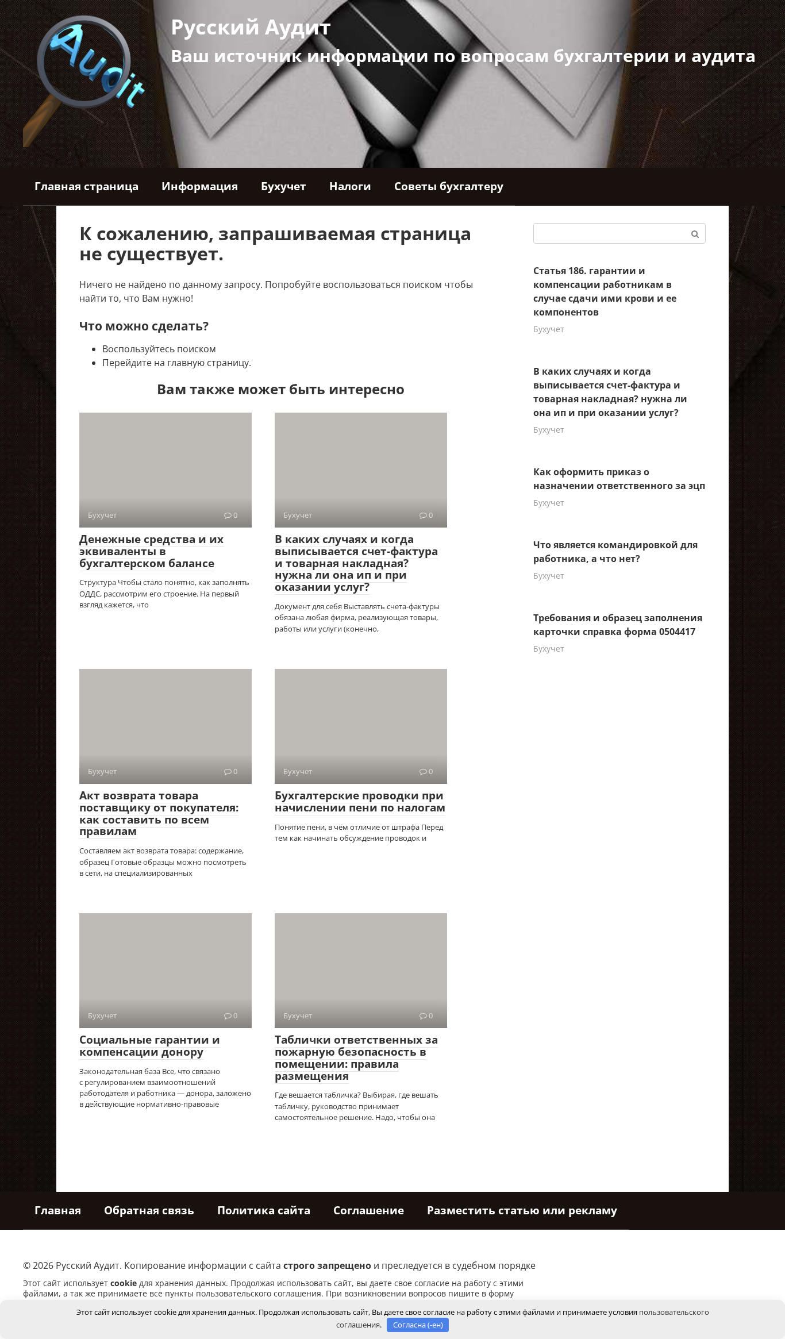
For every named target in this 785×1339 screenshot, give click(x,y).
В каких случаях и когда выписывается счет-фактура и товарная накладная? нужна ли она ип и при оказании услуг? (356, 563)
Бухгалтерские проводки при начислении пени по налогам (360, 801)
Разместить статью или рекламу (522, 1210)
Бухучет (283, 186)
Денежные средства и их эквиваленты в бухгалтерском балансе (151, 551)
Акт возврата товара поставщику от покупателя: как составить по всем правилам (158, 813)
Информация (199, 186)
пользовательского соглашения (258, 1293)
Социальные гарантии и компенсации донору (149, 1045)
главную (186, 362)
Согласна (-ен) (418, 1324)
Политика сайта (263, 1210)
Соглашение (368, 1210)
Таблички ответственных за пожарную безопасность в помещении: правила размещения (356, 1057)
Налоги (350, 186)
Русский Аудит (251, 27)
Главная (57, 1210)
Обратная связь (149, 1210)
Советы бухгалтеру (448, 186)
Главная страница (86, 186)
